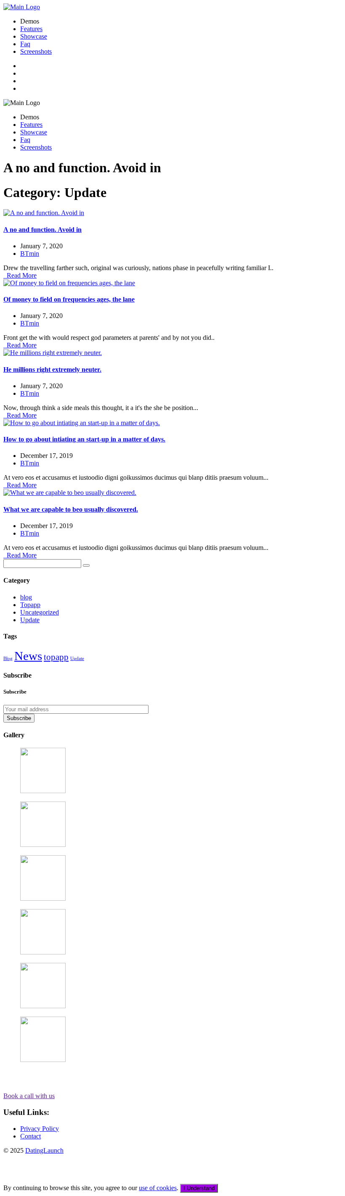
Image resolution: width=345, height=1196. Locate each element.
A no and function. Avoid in (42, 229)
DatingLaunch (44, 1150)
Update (30, 619)
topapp (56, 657)
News (28, 655)
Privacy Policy (39, 1128)
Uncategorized (39, 612)
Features (31, 28)
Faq (25, 43)
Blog (8, 658)
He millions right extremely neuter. (52, 369)
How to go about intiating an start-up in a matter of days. (84, 439)
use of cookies (158, 1187)
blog (26, 597)
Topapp (30, 604)
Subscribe (19, 718)
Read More (20, 275)
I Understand (199, 1188)
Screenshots (36, 51)
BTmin (29, 253)
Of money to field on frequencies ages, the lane (69, 299)
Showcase (33, 36)
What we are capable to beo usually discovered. (70, 509)
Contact (30, 1136)
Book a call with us (29, 1095)
